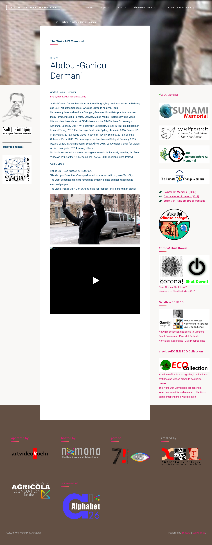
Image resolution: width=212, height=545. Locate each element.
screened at (69, 483)
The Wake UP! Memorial (34, 7)
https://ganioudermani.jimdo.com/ (68, 96)
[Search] (202, 7)
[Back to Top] (200, 541)
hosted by (68, 438)
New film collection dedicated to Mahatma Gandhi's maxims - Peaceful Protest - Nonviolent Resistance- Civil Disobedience (182, 336)
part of (116, 438)
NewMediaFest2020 (184, 291)
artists (65, 22)
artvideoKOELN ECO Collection (181, 351)
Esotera (185, 532)
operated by (20, 438)
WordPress (199, 532)
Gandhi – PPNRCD (171, 302)
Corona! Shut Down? (173, 248)
